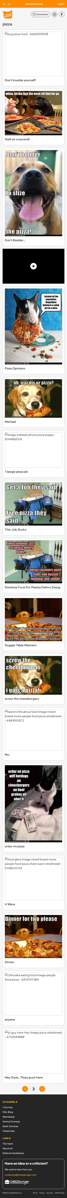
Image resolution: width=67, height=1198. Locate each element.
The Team (8, 1143)
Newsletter (42, 14)
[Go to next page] (42, 1089)
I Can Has (8, 1107)
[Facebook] (61, 14)
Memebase (9, 1116)
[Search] (9, 4)
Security (50, 1193)
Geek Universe (10, 1126)
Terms (35, 1193)
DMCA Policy (59, 1193)
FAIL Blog (8, 1112)
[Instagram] (54, 14)
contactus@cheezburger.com (21, 1174)
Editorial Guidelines (13, 1153)
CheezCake (9, 1130)
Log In (61, 3)
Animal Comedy (34, 3)
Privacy (42, 1193)
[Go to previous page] (25, 1089)
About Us (8, 1148)
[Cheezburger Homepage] (33, 1183)
